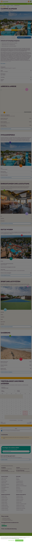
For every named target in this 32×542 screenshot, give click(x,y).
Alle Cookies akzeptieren (19, 540)
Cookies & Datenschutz (15, 538)
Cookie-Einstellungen (11, 540)
